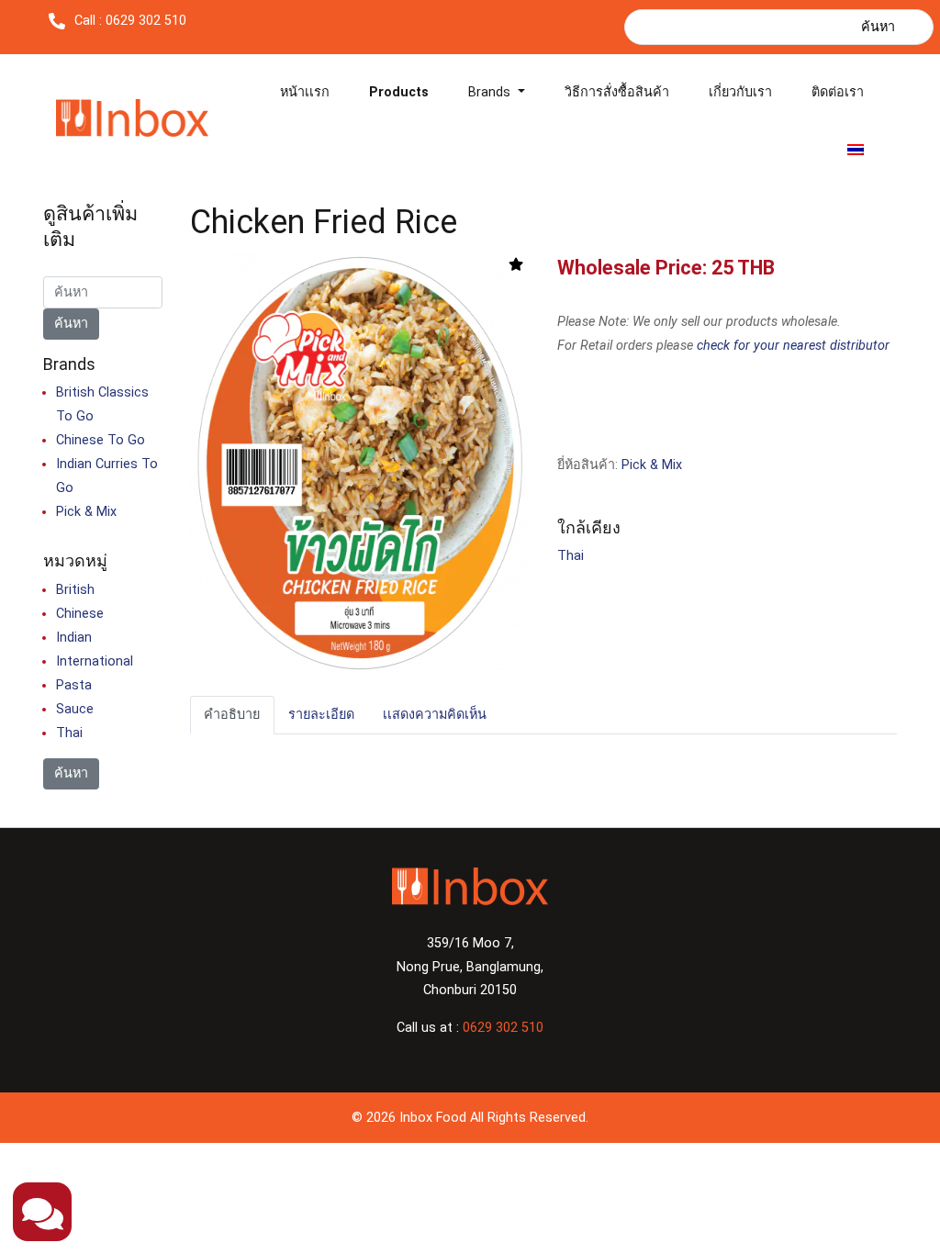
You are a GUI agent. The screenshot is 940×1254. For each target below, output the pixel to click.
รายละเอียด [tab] (321, 714)
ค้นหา (878, 27)
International (94, 661)
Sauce (75, 709)
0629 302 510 (503, 1028)
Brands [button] (491, 92)
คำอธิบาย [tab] (232, 714)
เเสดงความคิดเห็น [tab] (435, 714)
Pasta (74, 685)
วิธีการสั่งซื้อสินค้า (617, 92)
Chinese (80, 613)
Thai (570, 556)
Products (399, 92)
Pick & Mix (651, 465)
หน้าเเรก (305, 92)
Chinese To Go (100, 440)
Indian (74, 637)
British (75, 590)
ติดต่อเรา (837, 92)
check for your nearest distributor (793, 345)
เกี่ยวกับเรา (740, 92)
